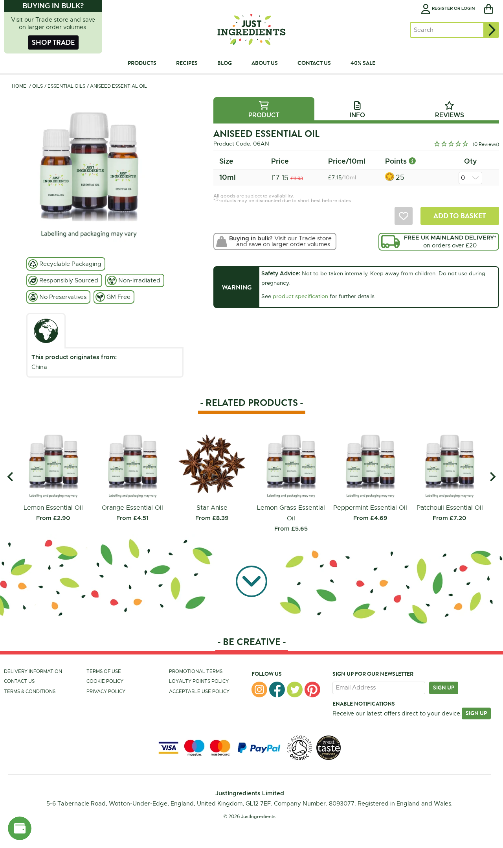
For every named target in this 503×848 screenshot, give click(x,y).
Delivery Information (33, 671)
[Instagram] (259, 689)
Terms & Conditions (29, 691)
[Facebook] (277, 689)
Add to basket (459, 216)
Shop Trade (53, 42)
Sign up (443, 687)
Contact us (19, 681)
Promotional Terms (195, 671)
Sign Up (476, 713)
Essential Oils (66, 86)
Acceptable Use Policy (199, 691)
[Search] (491, 30)
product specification (300, 296)
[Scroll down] (251, 580)
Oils (37, 86)
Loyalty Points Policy (199, 681)
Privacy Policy (105, 691)
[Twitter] (295, 689)
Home (19, 86)
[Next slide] (492, 477)
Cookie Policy (104, 681)
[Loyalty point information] (412, 161)
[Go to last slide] (11, 477)
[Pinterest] (312, 689)
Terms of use (103, 671)
